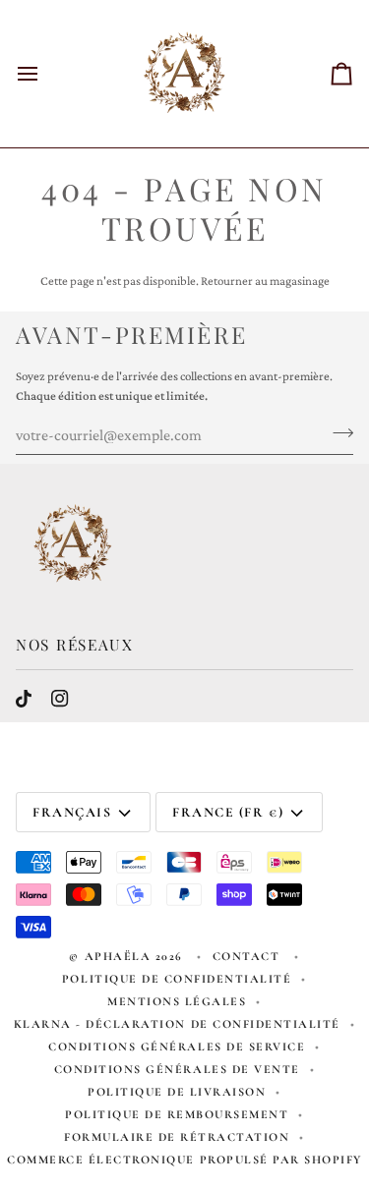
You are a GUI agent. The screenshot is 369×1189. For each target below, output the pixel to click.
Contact (248, 956)
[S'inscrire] (337, 432)
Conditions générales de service (176, 1046)
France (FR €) (227, 812)
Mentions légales (176, 1001)
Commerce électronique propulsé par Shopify (184, 1159)
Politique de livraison (177, 1092)
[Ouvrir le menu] (45, 73)
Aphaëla (118, 956)
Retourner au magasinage (265, 280)
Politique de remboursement (176, 1114)
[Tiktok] (23, 699)
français (71, 812)
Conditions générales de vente (177, 1069)
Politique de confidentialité (177, 979)
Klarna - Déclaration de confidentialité (177, 1024)
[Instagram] (60, 699)
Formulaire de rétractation (176, 1137)
